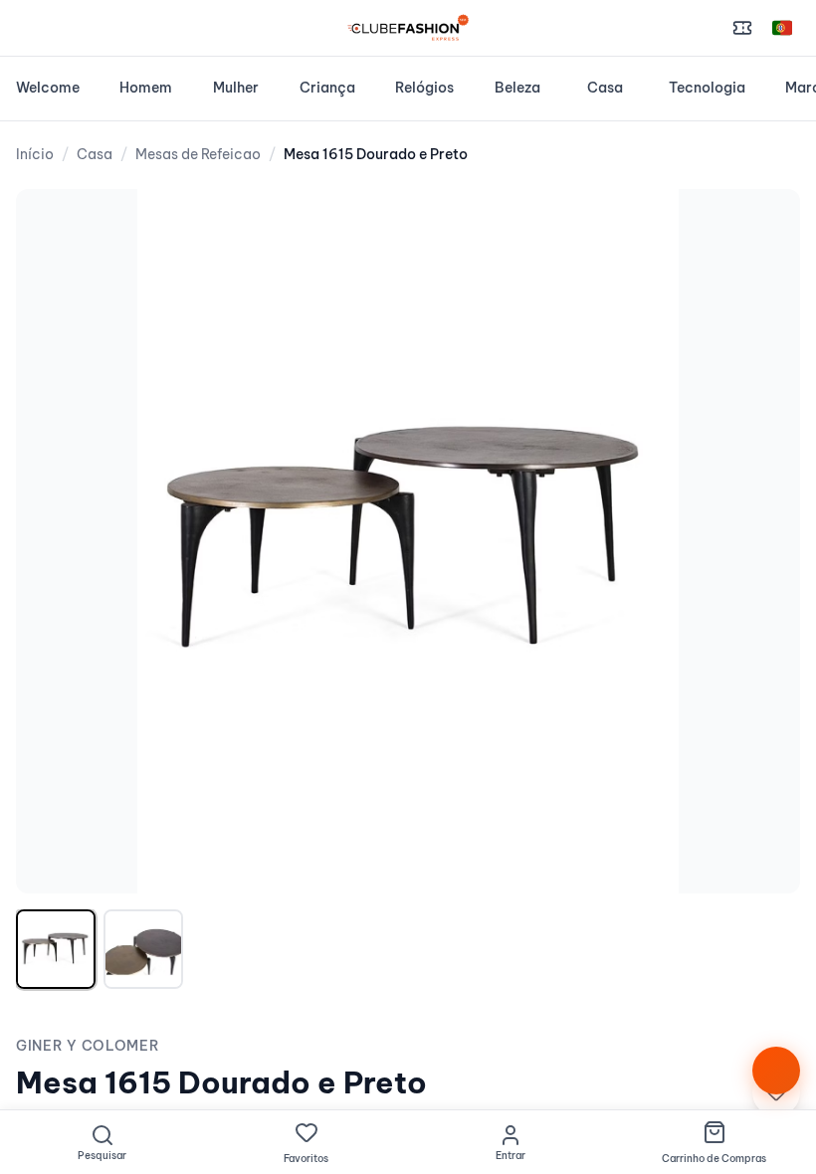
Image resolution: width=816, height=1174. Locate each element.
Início (35, 154)
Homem (145, 88)
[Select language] (782, 28)
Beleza (517, 88)
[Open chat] (776, 1070)
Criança (327, 88)
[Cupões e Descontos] (742, 28)
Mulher (236, 88)
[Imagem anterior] (52, 541)
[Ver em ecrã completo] (764, 225)
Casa (605, 88)
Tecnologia (707, 88)
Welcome (48, 88)
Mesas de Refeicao (198, 154)
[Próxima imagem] (764, 541)
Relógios (424, 88)
